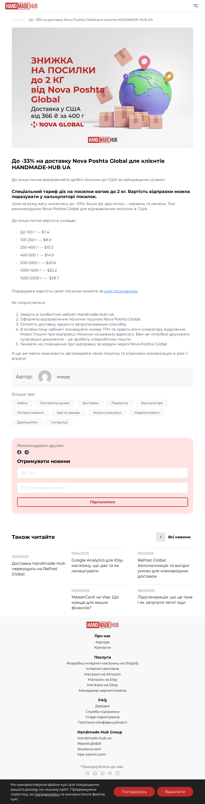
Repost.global (89, 743)
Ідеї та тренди (68, 413)
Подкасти (120, 403)
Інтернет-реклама (102, 668)
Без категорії (152, 403)
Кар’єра (103, 642)
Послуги (102, 657)
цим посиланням (120, 291)
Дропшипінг (27, 422)
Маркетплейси (147, 413)
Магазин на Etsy (102, 679)
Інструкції (59, 422)
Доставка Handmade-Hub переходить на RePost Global (38, 569)
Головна (18, 20)
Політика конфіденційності (102, 722)
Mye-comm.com (91, 754)
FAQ (102, 700)
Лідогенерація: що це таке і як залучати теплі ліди (165, 599)
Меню (196, 6)
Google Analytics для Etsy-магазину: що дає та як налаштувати (98, 565)
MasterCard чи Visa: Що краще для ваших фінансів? (95, 602)
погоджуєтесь (47, 794)
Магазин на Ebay (102, 685)
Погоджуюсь (134, 791)
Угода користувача (102, 717)
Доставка (90, 403)
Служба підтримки (103, 711)
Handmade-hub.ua (94, 738)
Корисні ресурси (107, 413)
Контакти (102, 647)
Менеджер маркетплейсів (103, 690)
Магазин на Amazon (102, 674)
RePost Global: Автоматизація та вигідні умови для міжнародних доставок (163, 568)
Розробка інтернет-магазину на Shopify (103, 663)
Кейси (22, 403)
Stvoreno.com (89, 749)
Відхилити (175, 791)
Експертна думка (55, 403)
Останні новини (30, 413)
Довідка (102, 706)
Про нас (102, 635)
